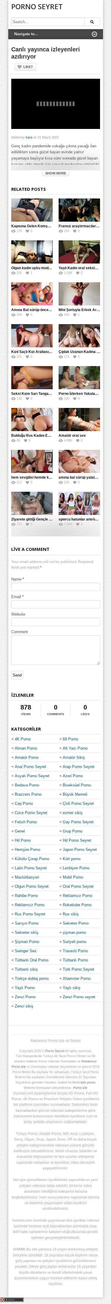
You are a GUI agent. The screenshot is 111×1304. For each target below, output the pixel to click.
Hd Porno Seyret (77, 840)
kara (29, 137)
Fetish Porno (26, 822)
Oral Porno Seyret (78, 886)
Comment (19, 632)
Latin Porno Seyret (31, 868)
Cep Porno (24, 803)
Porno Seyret (37, 6)
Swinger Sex (25, 951)
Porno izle (80, 1087)
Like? (28, 67)
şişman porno (74, 932)
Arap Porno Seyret (78, 766)
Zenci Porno (25, 997)
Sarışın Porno (26, 923)
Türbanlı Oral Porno (31, 960)
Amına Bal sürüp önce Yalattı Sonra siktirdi (47, 310)
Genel (20, 831)
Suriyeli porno (74, 941)
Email (16, 597)
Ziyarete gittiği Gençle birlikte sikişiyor (43, 519)
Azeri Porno (73, 776)
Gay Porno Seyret (78, 822)
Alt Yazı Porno (75, 748)
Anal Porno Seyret (30, 766)
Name (16, 579)
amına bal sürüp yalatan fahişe (84, 477)
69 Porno (70, 739)
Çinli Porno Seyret (78, 803)
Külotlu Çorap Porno (32, 859)
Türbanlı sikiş (26, 969)
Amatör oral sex (72, 435)
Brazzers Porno (28, 794)
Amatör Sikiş (74, 757)
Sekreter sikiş (26, 932)
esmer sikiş (73, 813)
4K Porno (23, 739)
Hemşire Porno (27, 849)
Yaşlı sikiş (72, 988)
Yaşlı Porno (25, 988)
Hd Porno (23, 840)
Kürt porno (72, 859)
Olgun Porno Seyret (32, 886)
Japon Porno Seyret (80, 849)
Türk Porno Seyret (78, 969)
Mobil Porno (73, 877)
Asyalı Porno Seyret (32, 776)
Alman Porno (26, 748)
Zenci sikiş (24, 1006)
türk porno (88, 1082)
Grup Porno (72, 831)
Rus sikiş (71, 914)
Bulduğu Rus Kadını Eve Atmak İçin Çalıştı (46, 435)
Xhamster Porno (77, 978)
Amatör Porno (26, 757)
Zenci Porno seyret (79, 997)
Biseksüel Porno (77, 785)
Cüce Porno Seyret (31, 813)
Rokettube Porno (77, 905)
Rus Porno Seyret (30, 914)
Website (18, 614)
